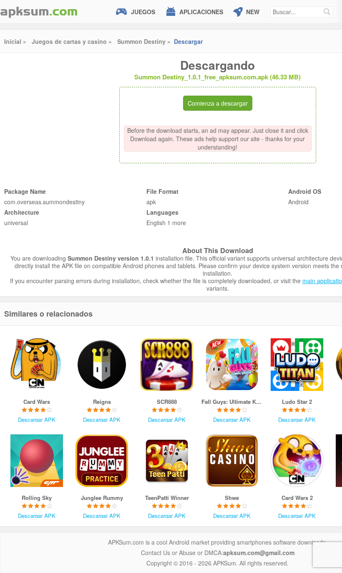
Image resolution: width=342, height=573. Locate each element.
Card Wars (36, 402)
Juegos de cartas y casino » (72, 41)
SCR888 (167, 402)
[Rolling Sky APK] (36, 460)
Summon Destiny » (144, 41)
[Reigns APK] (101, 364)
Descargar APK (36, 419)
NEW (252, 12)
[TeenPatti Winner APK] (166, 460)
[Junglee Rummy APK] (101, 460)
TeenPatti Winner (167, 498)
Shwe (232, 498)
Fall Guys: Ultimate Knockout (231, 402)
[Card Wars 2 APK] (297, 460)
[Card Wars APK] (36, 364)
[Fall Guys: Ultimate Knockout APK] (231, 364)
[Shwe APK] (231, 460)
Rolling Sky (37, 498)
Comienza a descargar (218, 103)
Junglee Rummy (102, 498)
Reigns (102, 402)
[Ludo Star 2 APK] (297, 364)
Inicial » (15, 41)
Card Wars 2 (297, 498)
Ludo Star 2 (297, 402)
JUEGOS (143, 12)
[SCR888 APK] (166, 364)
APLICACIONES (201, 12)
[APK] (39, 11)
